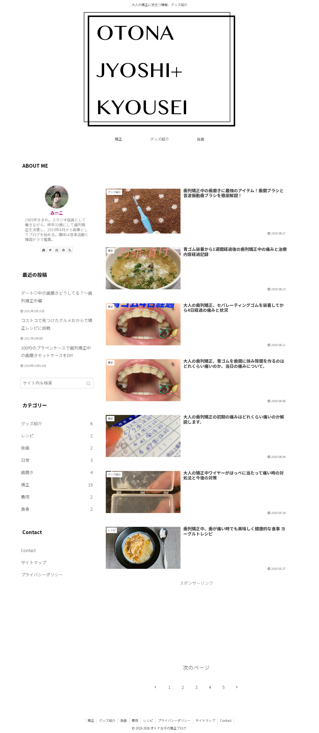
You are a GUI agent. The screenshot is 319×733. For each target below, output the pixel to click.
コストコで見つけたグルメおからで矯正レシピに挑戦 (56, 324)
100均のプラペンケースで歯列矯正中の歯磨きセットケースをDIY (56, 351)
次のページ (196, 667)
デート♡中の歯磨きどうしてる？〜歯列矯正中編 (56, 296)
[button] (89, 383)
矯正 (57, 485)
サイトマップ (33, 562)
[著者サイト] (43, 249)
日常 (57, 460)
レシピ (57, 435)
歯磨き (57, 472)
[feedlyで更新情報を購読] (63, 249)
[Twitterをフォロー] (50, 249)
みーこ (56, 212)
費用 (57, 497)
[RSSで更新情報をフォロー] (70, 249)
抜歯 (57, 448)
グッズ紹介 (57, 423)
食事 (57, 509)
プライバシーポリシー (42, 574)
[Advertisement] (196, 166)
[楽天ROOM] (57, 249)
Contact (28, 550)
